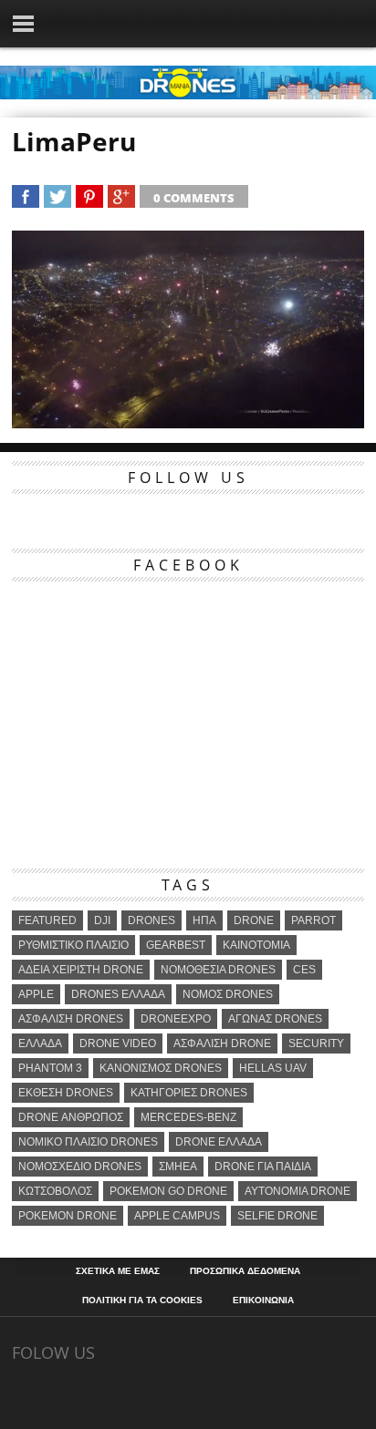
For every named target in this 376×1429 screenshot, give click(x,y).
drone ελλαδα (218, 1142)
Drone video (117, 1043)
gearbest (175, 945)
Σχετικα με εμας (118, 1271)
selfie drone (277, 1215)
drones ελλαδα (118, 994)
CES (304, 969)
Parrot (313, 920)
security (316, 1043)
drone (254, 920)
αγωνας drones (275, 1019)
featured (47, 920)
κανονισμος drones (160, 1068)
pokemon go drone (168, 1191)
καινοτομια (256, 945)
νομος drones (228, 994)
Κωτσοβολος (55, 1191)
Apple (36, 994)
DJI (102, 920)
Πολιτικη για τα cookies (142, 1300)
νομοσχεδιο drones (79, 1166)
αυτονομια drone (297, 1191)
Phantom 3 (50, 1068)
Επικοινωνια (263, 1300)
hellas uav (273, 1068)
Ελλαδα (40, 1043)
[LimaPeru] (188, 422)
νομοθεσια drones (218, 969)
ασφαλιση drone (222, 1043)
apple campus (177, 1215)
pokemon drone (67, 1215)
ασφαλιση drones (70, 1019)
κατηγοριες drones (189, 1092)
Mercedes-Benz (188, 1117)
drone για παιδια (262, 1166)
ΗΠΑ (204, 920)
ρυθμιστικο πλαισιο (73, 945)
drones (151, 920)
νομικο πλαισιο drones (88, 1142)
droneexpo (176, 1019)
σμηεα (178, 1166)
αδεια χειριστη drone (80, 969)
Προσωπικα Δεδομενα (245, 1271)
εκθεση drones (65, 1092)
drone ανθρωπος (70, 1117)
